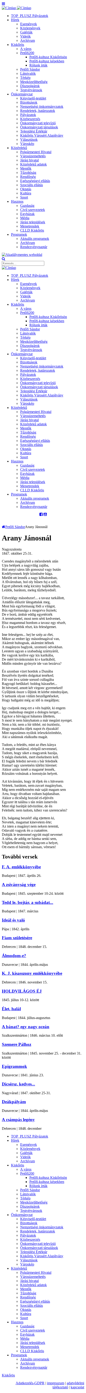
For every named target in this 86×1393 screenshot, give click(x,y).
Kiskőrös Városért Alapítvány (41, 135)
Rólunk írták (38, 65)
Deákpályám (14, 1101)
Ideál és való (13, 920)
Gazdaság (27, 206)
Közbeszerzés (30, 119)
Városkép (27, 144)
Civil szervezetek (32, 210)
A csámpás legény (18, 1119)
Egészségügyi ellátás (35, 181)
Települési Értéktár (33, 131)
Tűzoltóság (28, 172)
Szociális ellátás (31, 185)
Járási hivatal (29, 160)
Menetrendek (29, 226)
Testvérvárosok (31, 90)
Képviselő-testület (33, 98)
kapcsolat (77, 1387)
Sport (24, 197)
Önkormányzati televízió (38, 123)
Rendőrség (28, 177)
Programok (19, 234)
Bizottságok (28, 102)
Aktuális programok (34, 239)
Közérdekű (19, 148)
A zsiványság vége (19, 884)
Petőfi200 (27, 53)
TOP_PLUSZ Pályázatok (29, 16)
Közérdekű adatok (33, 164)
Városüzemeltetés (33, 156)
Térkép (25, 78)
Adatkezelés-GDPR (30, 1383)
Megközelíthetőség (33, 82)
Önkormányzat (22, 94)
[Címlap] (16, 8)
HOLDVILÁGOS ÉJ (22, 991)
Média (24, 218)
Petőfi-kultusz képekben (46, 61)
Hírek (15, 20)
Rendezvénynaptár (33, 247)
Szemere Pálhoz (16, 1044)
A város (25, 49)
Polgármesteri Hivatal (35, 152)
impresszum (55, 1383)
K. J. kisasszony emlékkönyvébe (32, 973)
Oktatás (25, 189)
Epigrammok (14, 1066)
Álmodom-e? (14, 955)
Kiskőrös (17, 45)
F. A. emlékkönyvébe (21, 866)
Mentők (25, 168)
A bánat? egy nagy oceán (25, 1026)
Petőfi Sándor (30, 69)
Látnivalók (28, 73)
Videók (25, 36)
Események (28, 24)
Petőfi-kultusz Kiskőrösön (48, 57)
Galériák (26, 32)
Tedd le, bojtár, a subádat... (27, 902)
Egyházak (27, 214)
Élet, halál (11, 1008)
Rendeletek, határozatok (37, 111)
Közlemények (30, 28)
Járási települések (32, 222)
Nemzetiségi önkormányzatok (41, 106)
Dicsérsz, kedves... (18, 1084)
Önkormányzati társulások (39, 127)
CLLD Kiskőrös (32, 230)
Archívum (27, 40)
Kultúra (25, 193)
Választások (29, 139)
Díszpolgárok (30, 86)
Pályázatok (28, 115)
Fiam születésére (17, 937)
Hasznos (17, 201)
